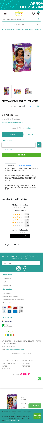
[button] (39, 144)
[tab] (10, 165)
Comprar (35, 406)
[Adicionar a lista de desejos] (38, 106)
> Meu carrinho (6, 285)
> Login (4, 282)
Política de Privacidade (13, 420)
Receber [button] (12, 134)
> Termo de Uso (7, 303)
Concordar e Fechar (37, 416)
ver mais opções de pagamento (12, 122)
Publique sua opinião (20, 236)
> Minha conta (6, 279)
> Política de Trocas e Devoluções (13, 299)
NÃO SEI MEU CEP (7, 149)
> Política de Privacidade (10, 296)
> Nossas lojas (6, 293)
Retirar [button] (30, 134)
